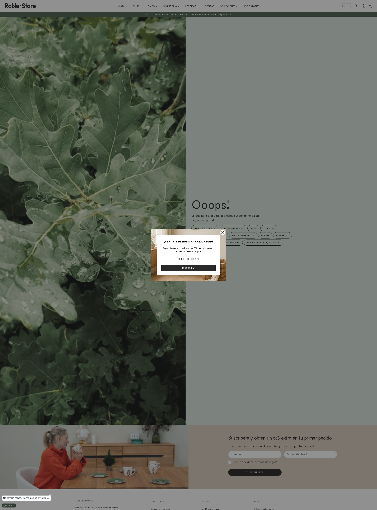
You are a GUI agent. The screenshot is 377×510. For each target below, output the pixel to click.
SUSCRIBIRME (188, 268)
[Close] (222, 232)
